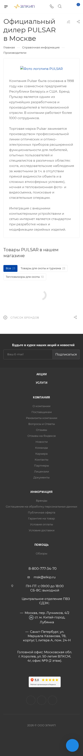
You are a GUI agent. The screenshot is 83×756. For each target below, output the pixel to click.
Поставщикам (41, 412)
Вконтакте (30, 700)
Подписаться (66, 354)
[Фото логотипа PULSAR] (41, 68)
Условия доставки (41, 530)
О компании (41, 406)
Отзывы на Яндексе (41, 435)
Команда (41, 447)
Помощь (41, 544)
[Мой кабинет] (68, 7)
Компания (41, 397)
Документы (41, 477)
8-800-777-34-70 (43, 568)
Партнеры (41, 465)
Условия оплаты (41, 524)
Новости (42, 441)
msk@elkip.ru (45, 577)
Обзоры (41, 553)
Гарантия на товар (41, 518)
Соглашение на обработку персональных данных (41, 506)
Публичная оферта (41, 512)
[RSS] (68, 22)
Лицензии (41, 471)
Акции (41, 374)
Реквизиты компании (41, 418)
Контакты (41, 459)
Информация (41, 492)
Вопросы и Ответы (41, 424)
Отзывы (41, 430)
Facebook (41, 700)
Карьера (41, 453)
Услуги (41, 382)
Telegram (52, 700)
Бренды (41, 500)
